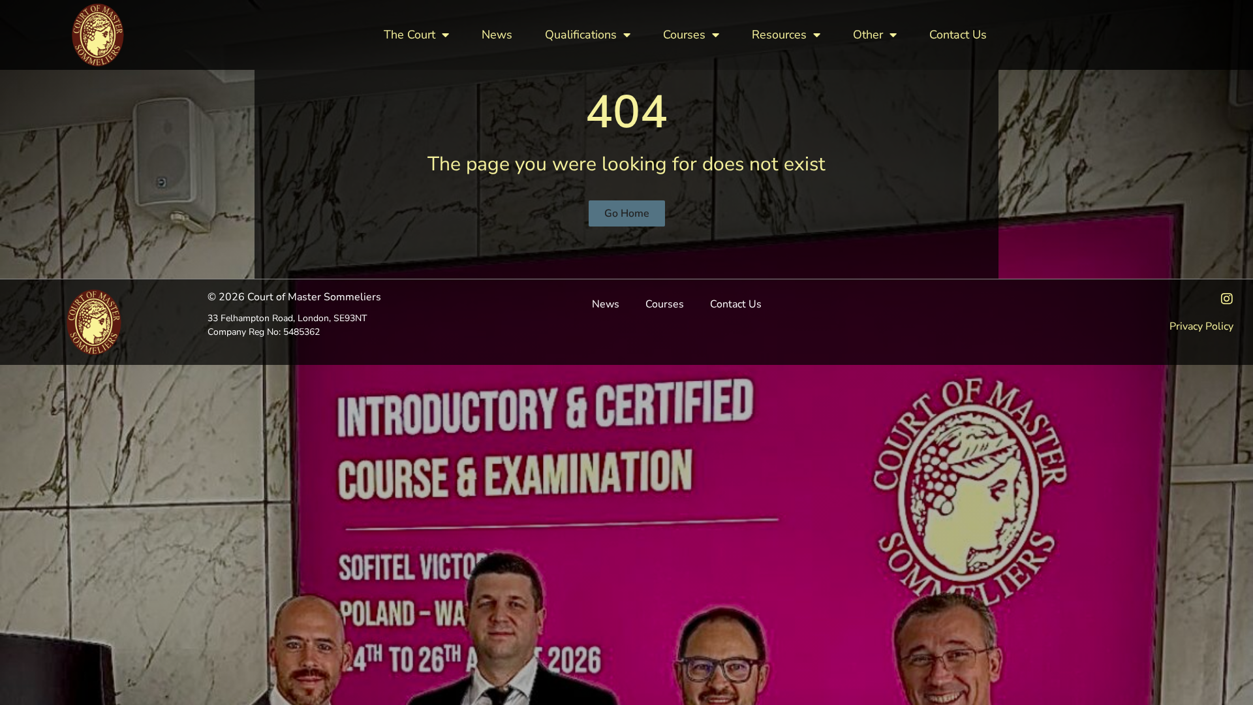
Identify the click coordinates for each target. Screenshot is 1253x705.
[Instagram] (1226, 299)
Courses (684, 34)
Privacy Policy (1201, 326)
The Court (409, 34)
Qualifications (581, 34)
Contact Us (958, 34)
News (497, 34)
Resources (779, 34)
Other (868, 34)
